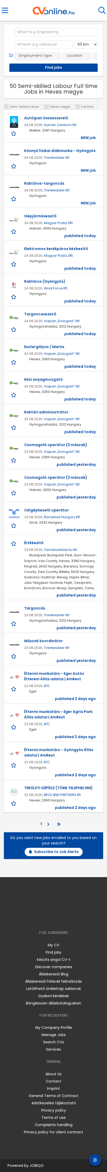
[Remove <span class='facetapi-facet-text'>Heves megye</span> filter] (46, 107)
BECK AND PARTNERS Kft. (63, 795)
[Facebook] (41, 918)
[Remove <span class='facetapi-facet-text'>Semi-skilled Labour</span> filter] (6, 107)
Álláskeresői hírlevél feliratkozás (53, 981)
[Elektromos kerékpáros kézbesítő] (14, 252)
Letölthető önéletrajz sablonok (53, 988)
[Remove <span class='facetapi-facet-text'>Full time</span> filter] (78, 107)
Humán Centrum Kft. (60, 125)
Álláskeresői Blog (53, 974)
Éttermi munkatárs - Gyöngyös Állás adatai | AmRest (58, 752)
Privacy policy (53, 1110)
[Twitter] (66, 918)
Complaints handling (53, 1124)
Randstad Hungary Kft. (62, 517)
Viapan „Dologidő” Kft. (62, 321)
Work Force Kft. (56, 288)
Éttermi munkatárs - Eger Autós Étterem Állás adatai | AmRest (54, 676)
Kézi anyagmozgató (43, 379)
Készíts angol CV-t (53, 959)
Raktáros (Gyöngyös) (44, 281)
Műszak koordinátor (43, 640)
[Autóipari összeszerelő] (14, 121)
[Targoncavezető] (14, 317)
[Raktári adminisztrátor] (14, 416)
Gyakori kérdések (53, 995)
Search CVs (53, 1042)
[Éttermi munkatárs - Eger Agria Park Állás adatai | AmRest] (14, 715)
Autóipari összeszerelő (46, 118)
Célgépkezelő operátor (46, 510)
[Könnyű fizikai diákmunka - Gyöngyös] (14, 154)
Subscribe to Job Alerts (56, 851)
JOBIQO (37, 1165)
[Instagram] (50, 918)
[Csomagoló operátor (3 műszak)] (14, 448)
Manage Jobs (54, 1034)
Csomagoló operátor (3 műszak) (55, 444)
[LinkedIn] (59, 918)
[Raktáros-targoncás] (14, 187)
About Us (53, 1074)
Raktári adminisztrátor (46, 412)
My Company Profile (53, 1027)
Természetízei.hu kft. (61, 549)
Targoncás (34, 608)
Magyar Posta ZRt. (58, 223)
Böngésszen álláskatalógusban (53, 1003)
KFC (47, 686)
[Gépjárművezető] (14, 219)
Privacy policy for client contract (53, 1132)
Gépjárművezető (40, 216)
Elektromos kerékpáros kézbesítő (56, 248)
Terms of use (54, 1117)
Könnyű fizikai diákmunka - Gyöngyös (60, 150)
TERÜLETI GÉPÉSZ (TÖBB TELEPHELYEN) (58, 787)
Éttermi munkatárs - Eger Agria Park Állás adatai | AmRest (58, 714)
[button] (12, 55)
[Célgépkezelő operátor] (14, 514)
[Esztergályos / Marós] (14, 350)
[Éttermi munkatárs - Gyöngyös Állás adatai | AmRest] (14, 753)
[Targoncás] (14, 612)
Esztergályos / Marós (44, 346)
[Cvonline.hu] (54, 8)
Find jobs (53, 952)
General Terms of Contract (53, 1095)
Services (53, 1049)
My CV (53, 945)
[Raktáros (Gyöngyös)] (14, 285)
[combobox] (56, 32)
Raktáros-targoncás (44, 183)
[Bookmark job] (14, 133)
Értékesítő (34, 542)
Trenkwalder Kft (56, 157)
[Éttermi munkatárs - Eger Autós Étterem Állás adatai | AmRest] (14, 677)
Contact (53, 1081)
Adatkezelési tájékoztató (53, 1103)
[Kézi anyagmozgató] (14, 383)
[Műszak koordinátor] (14, 644)
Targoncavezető (40, 314)
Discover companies (53, 966)
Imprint (53, 1088)
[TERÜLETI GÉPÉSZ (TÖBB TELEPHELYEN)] (14, 791)
